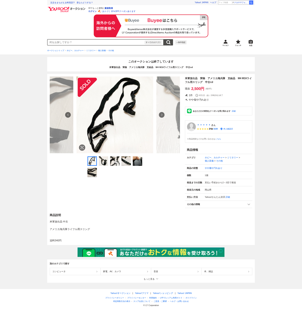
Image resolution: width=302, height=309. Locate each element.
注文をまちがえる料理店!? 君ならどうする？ (71, 2)
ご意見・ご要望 (160, 301)
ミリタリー (91, 50)
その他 (111, 50)
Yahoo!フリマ (141, 293)
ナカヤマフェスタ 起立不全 (241, 2)
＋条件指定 (181, 42)
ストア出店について (141, 301)
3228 (215, 129)
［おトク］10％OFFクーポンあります (118, 11)
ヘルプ (213, 2)
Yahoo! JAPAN (201, 2)
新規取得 (109, 8)
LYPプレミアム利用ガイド (171, 298)
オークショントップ (55, 50)
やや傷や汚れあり (213, 168)
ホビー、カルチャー (75, 50)
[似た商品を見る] (82, 147)
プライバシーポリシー (114, 298)
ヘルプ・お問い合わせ (179, 301)
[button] (218, 204)
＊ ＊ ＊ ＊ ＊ (204, 125)
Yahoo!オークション (120, 293)
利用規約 (153, 298)
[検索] (251, 2)
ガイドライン (191, 298)
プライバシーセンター (136, 298)
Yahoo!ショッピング (163, 293)
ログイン (92, 11)
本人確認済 (228, 129)
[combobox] (96, 42)
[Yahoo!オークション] (67, 7)
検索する (168, 42)
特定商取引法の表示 (121, 301)
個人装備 (102, 50)
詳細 (234, 111)
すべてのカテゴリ (153, 42)
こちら (218, 139)
